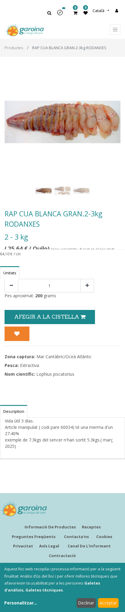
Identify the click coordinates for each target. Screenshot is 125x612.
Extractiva (29, 365)
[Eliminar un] (11, 285)
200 (38, 295)
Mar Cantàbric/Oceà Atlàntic (64, 356)
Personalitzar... (20, 603)
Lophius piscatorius (55, 374)
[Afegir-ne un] (87, 285)
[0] (75, 13)
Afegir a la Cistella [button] (47, 317)
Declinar (86, 603)
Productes (14, 47)
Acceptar (108, 603)
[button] (62, 14)
